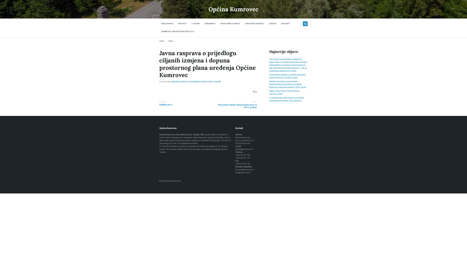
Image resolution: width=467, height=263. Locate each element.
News (171, 41)
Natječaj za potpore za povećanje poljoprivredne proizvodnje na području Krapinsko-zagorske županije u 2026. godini (287, 84)
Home (161, 41)
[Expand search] (305, 23)
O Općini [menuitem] (195, 24)
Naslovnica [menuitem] (167, 24)
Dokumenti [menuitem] (210, 24)
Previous (163, 102)
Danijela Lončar (178, 82)
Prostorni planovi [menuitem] (230, 24)
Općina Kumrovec (233, 9)
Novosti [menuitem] (182, 24)
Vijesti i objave (214, 82)
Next (255, 102)
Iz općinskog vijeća (197, 82)
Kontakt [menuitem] (285, 24)
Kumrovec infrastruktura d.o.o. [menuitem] (178, 31)
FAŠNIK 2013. (166, 104)
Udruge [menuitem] (273, 24)
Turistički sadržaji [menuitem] (254, 24)
